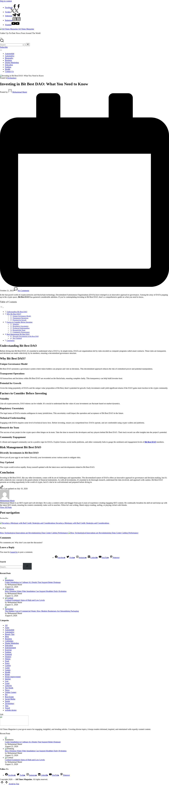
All (6, 625)
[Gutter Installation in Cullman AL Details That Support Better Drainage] (9, 580)
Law (7, 681)
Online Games (10, 692)
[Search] (27, 566)
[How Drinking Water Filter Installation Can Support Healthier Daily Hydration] (9, 589)
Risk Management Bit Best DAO (18, 334)
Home (7, 674)
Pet (6, 694)
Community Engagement (21, 332)
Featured (8, 654)
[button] (24, 45)
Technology (11, 78)
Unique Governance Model (22, 316)
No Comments (23, 291)
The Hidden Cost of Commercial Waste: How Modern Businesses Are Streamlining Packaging (42, 611)
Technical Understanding (21, 328)
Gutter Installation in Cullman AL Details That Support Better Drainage (33, 582)
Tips (6, 706)
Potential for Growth (19, 320)
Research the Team (19, 330)
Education (9, 645)
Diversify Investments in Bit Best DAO (26, 336)
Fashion (8, 652)
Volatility (16, 324)
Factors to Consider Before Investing (19, 322)
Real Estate (9, 697)
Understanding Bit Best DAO (17, 312)
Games (7, 670)
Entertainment (10, 648)
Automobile (9, 630)
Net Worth (9, 688)
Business (8, 639)
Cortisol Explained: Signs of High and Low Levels (25, 600)
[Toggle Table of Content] (2, 307)
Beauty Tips (9, 634)
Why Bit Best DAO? (14, 314)
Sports (7, 701)
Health (7, 672)
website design (10, 710)
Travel (7, 708)
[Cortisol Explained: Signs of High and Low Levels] (9, 598)
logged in (14, 552)
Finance (8, 657)
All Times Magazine (26, 29)
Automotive (9, 632)
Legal (7, 683)
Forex (7, 663)
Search (3, 562)
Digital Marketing (12, 643)
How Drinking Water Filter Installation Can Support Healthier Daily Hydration (35, 591)
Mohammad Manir (7, 501)
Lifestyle (8, 686)
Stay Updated (17, 338)
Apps (7, 628)
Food (7, 661)
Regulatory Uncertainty (21, 326)
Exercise (8, 650)
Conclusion (10, 340)
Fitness (7, 659)
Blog (7, 636)
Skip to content (6, 1)
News (7, 690)
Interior (8, 679)
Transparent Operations (20, 318)
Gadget (8, 665)
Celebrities (9, 641)
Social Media (10, 699)
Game (7, 668)
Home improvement (13, 677)
